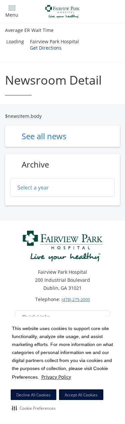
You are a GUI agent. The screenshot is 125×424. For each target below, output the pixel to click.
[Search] (105, 10)
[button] (34, 408)
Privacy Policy (56, 377)
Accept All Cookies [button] (81, 395)
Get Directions (46, 48)
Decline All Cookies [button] (33, 395)
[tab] (62, 188)
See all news (44, 136)
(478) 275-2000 (76, 299)
